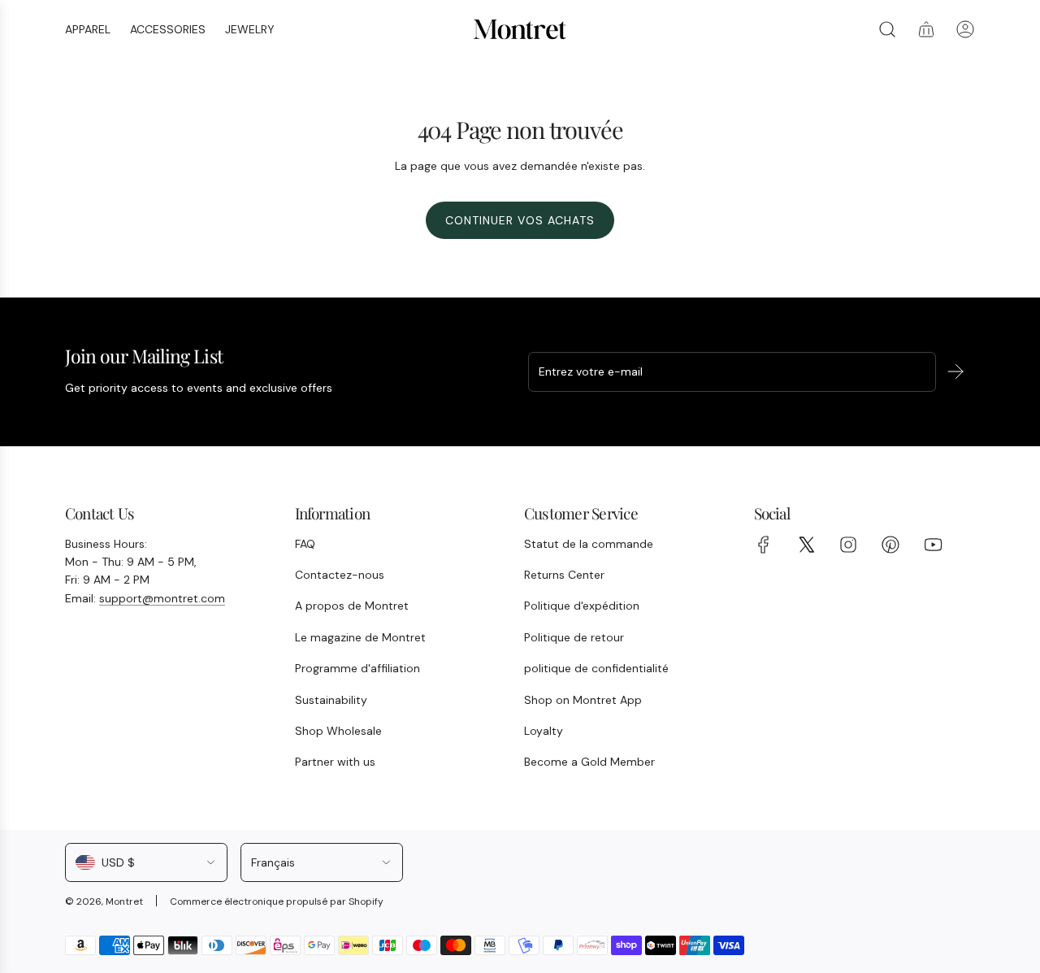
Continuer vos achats (520, 220)
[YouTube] (932, 544)
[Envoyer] (955, 371)
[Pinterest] (890, 544)
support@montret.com (162, 598)
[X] (806, 544)
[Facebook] (763, 544)
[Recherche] (887, 29)
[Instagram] (848, 544)
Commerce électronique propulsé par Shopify (277, 901)
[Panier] (926, 29)
